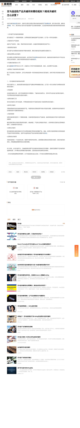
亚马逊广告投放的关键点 (24, 357)
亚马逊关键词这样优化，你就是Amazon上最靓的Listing (33, 275)
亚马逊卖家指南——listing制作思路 (27, 306)
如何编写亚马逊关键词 (24, 347)
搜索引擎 (13, 66)
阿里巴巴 (34, 171)
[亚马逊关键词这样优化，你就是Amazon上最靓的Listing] (11, 277)
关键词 (17, 171)
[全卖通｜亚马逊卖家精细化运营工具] (73, 13)
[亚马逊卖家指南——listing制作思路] (11, 308)
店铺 (13, 23)
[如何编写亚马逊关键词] (11, 349)
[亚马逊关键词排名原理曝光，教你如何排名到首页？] (11, 287)
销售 (9, 25)
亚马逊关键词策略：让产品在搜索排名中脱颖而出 (31, 296)
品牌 (36, 57)
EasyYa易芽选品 (21, 260)
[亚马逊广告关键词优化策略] (11, 329)
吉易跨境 (19, 352)
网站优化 (26, 171)
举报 (64, 172)
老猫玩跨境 (20, 249)
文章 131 (74, 18)
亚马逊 (10, 171)
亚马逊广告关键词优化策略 (25, 326)
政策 (34, 59)
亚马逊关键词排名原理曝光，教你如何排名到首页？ (32, 285)
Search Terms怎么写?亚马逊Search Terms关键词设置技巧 (34, 244)
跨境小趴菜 (20, 311)
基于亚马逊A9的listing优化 (25, 368)
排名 (46, 133)
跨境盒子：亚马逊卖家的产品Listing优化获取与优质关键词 (34, 316)
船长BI (19, 270)
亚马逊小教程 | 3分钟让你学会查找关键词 (29, 337)
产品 (45, 23)
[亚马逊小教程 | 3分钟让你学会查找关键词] (11, 339)
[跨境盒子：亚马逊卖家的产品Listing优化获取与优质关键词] (11, 318)
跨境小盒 (19, 321)
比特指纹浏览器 (21, 301)
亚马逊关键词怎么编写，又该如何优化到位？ (30, 234)
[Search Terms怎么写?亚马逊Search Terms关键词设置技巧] (11, 246)
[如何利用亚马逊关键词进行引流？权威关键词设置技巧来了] (11, 267)
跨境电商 (52, 171)
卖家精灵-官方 (21, 373)
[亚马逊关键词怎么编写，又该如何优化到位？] (11, 236)
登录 (33, 210)
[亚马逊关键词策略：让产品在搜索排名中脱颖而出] (11, 298)
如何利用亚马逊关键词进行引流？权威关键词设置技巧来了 (34, 265)
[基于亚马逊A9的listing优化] (11, 370)
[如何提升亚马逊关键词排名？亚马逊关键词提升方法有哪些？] (11, 257)
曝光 (48, 23)
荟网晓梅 (19, 363)
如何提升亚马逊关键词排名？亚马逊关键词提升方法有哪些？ (34, 254)
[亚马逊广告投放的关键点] (11, 360)
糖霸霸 (19, 239)
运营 (16, 23)
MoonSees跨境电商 (22, 342)
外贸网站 (43, 171)
